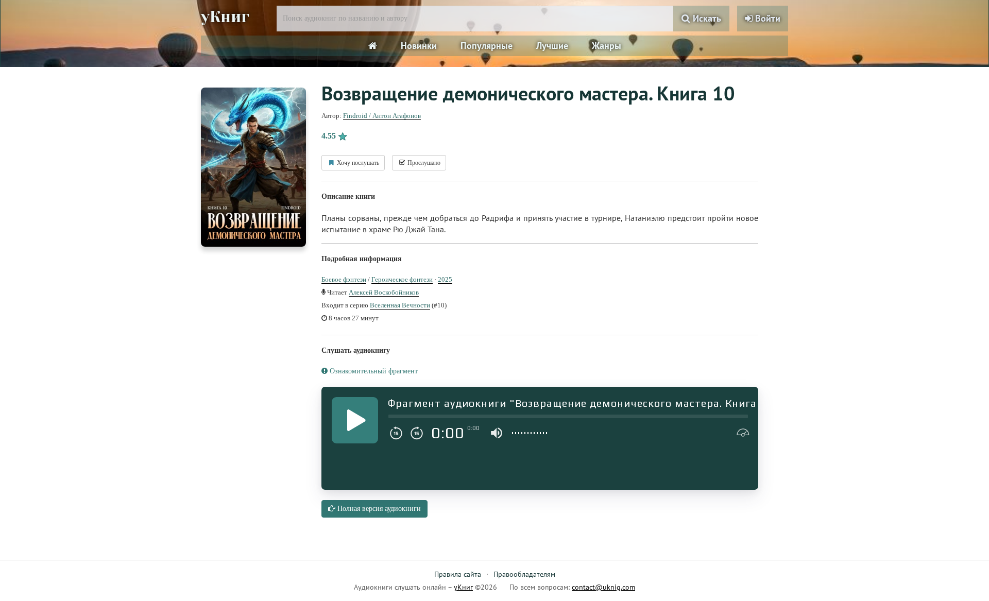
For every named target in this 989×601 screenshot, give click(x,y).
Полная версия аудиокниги (378, 508)
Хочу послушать (357, 162)
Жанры (606, 45)
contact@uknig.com (603, 587)
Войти (766, 18)
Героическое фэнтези (402, 279)
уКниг (225, 17)
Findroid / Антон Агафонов (382, 115)
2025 (445, 279)
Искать (705, 18)
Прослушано (423, 162)
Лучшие (552, 45)
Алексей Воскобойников (384, 292)
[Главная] (373, 46)
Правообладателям (524, 574)
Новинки (419, 45)
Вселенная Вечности (400, 305)
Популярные (487, 45)
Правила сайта (457, 574)
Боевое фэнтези (343, 279)
